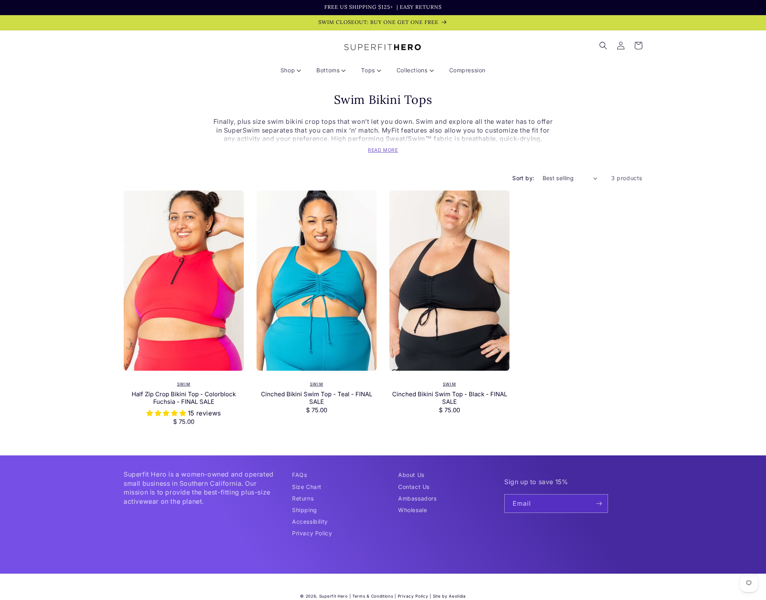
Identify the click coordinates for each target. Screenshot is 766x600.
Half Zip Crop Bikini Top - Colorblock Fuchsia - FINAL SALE (184, 398)
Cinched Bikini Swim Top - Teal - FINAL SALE (316, 398)
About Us (411, 474)
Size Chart (307, 486)
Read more (383, 150)
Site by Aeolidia (449, 596)
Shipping (304, 510)
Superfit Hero (333, 596)
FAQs (299, 474)
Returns (303, 498)
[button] (294, 70)
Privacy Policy (312, 533)
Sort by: (523, 178)
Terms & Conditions (372, 596)
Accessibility (310, 521)
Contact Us (414, 486)
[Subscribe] (599, 503)
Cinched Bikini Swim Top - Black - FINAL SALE (449, 398)
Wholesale (412, 510)
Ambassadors (417, 498)
